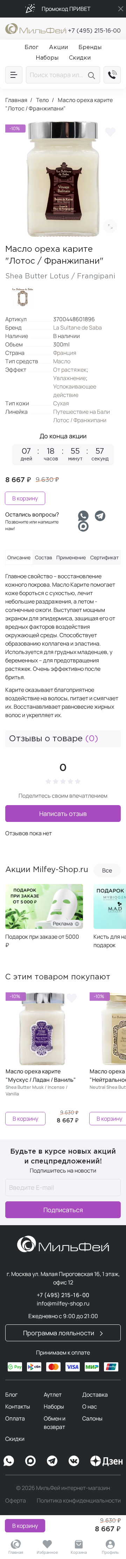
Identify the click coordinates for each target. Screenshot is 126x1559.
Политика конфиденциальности (79, 1500)
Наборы (54, 1406)
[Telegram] (100, 516)
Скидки (14, 1439)
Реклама (64, 923)
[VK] (74, 1460)
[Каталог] (13, 74)
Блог (11, 1394)
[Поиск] (92, 74)
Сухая (61, 403)
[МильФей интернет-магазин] (35, 28)
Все (107, 870)
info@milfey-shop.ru (63, 1303)
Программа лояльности (59, 1333)
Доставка (95, 1394)
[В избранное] (110, 131)
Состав (43, 557)
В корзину (25, 1526)
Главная (15, 1552)
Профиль (110, 1552)
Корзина (79, 1552)
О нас (89, 1406)
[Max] (30, 1460)
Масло (61, 361)
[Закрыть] (120, 9)
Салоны (92, 1418)
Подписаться (63, 1210)
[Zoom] (110, 226)
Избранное (47, 1552)
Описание (18, 557)
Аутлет (53, 1394)
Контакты (17, 1406)
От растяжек (69, 369)
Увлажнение (69, 378)
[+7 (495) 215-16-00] (112, 74)
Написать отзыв (63, 813)
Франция (64, 353)
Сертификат (104, 557)
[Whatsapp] (83, 516)
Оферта (15, 1500)
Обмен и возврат (54, 1423)
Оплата (15, 1418)
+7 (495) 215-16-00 (94, 31)
